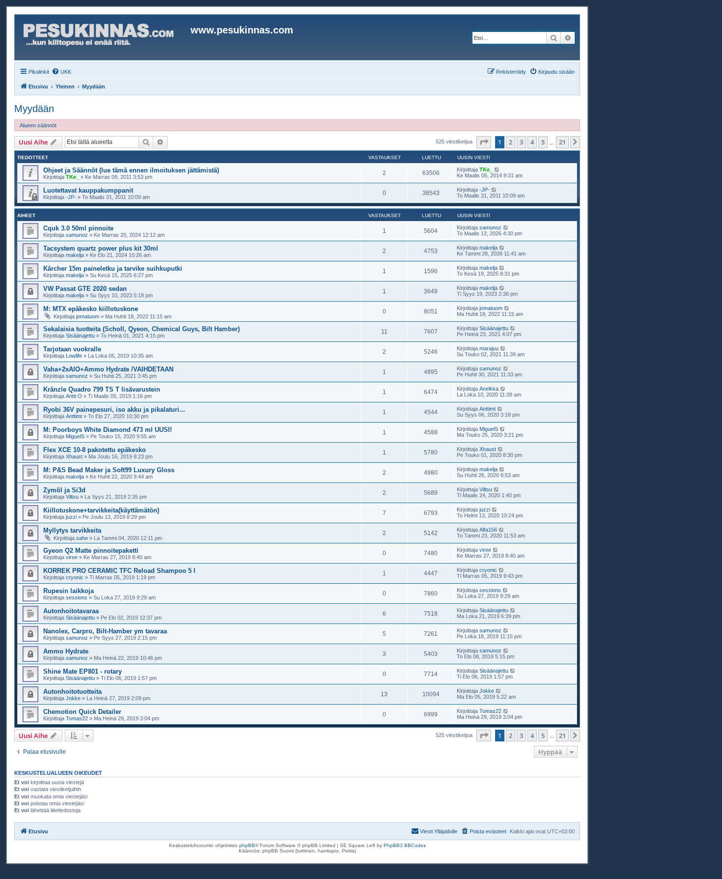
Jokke (73, 698)
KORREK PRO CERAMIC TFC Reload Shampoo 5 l (119, 570)
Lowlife (74, 356)
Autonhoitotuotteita (72, 691)
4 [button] (532, 142)
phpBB (247, 845)
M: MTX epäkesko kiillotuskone (90, 308)
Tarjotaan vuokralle (72, 349)
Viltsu (72, 497)
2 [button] (510, 142)
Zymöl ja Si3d (64, 490)
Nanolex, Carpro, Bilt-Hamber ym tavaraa (105, 631)
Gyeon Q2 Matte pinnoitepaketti (91, 550)
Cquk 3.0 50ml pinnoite (78, 228)
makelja (75, 255)
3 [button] (521, 142)
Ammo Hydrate (65, 651)
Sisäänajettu (80, 336)
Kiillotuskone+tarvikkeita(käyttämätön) (101, 510)
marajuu (489, 348)
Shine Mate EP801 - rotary (82, 671)
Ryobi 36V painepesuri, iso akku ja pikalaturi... (114, 409)
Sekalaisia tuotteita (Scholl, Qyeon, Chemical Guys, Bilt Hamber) (141, 329)
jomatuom (87, 316)
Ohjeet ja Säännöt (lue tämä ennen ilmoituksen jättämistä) (131, 170)
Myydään (34, 108)
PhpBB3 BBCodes (405, 845)
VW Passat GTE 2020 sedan (85, 288)
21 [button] (562, 142)
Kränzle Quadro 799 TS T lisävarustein (101, 389)
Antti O (74, 396)
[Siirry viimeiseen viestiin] (497, 169)
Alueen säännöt (38, 125)
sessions (76, 597)
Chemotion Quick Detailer (82, 711)
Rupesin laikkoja (68, 591)
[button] (483, 142)
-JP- (71, 197)
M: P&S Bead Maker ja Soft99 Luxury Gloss (108, 470)
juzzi (71, 517)
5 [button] (543, 142)
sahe (82, 538)
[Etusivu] (104, 37)
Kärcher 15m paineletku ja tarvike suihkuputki (112, 268)
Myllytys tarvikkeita (72, 530)
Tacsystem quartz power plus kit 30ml (100, 248)
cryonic (74, 577)
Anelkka (489, 389)
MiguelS (75, 436)
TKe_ (72, 177)
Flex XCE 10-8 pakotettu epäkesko (94, 450)
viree (72, 557)
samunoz (77, 235)
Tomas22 (77, 718)
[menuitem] (61, 72)
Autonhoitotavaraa (71, 611)
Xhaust (74, 456)
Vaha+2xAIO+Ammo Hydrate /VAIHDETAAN (108, 369)
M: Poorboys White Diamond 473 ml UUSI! (107, 429)
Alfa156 (488, 530)
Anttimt (74, 416)
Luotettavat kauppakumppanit (88, 190)
